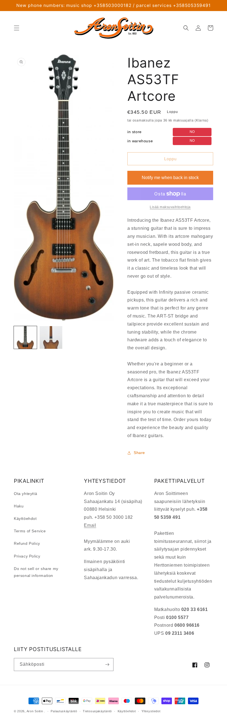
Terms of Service (30, 531)
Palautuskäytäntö (64, 711)
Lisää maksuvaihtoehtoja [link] (170, 207)
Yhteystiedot (150, 711)
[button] (17, 28)
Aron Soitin (35, 711)
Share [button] (139, 452)
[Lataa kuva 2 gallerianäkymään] (51, 337)
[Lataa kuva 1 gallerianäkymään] (25, 337)
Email (90, 525)
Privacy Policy (27, 556)
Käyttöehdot (25, 518)
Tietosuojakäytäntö (97, 711)
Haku (19, 506)
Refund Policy (27, 543)
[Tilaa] (107, 664)
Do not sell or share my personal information (36, 572)
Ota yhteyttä (25, 493)
